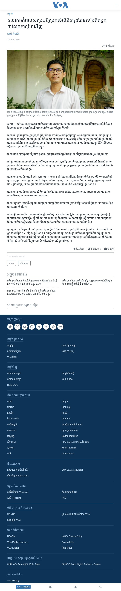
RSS (64, 498)
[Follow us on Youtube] (25, 327)
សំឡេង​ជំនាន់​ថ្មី (68, 373)
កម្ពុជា (10, 13)
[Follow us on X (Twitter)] (17, 327)
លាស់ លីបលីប (13, 33)
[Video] (50, 587)
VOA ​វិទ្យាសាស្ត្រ (68, 345)
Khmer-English (69, 447)
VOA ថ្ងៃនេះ (12, 357)
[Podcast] (53, 327)
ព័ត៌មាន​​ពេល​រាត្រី (14, 379)
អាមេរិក (10, 413)
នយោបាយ (11, 430)
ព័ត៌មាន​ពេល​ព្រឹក (14, 373)
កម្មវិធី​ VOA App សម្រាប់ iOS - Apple (23, 564)
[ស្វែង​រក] (100, 587)
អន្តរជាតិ (10, 407)
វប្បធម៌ (64, 413)
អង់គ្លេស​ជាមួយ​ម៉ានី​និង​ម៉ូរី (17, 470)
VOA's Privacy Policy (72, 536)
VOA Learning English (73, 470)
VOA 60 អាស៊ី (68, 351)
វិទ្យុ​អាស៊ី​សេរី (67, 548)
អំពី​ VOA (11, 514)
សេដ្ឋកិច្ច (10, 436)
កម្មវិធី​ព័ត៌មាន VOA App (17, 492)
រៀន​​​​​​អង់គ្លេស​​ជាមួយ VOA (17, 475)
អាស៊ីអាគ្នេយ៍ (12, 424)
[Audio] (76, 587)
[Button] (108, 46)
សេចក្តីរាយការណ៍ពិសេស (72, 424)
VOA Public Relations (17, 542)
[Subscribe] (60, 327)
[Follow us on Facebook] (10, 327)
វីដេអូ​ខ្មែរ (10, 345)
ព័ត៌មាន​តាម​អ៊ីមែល (69, 492)
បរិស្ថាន (65, 401)
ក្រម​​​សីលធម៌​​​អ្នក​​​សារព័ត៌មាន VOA (76, 514)
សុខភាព (10, 447)
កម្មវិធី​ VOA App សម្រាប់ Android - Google (81, 564)
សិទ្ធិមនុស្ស (11, 442)
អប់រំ (9, 453)
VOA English (13, 548)
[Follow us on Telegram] (39, 327)
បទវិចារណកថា (68, 453)
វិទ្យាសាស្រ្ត (66, 407)
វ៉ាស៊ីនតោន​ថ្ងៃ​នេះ (14, 351)
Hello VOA (12, 385)
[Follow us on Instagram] (32, 327)
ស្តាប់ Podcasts (14, 498)
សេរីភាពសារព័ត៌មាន (70, 436)
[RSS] (46, 327)
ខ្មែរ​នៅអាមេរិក (13, 418)
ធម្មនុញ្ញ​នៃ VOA (14, 520)
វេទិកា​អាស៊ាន (67, 379)
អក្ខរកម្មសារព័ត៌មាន (70, 430)
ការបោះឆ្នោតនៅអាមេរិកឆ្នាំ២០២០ (75, 442)
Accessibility (68, 542)
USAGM (11, 536)
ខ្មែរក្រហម (66, 418)
